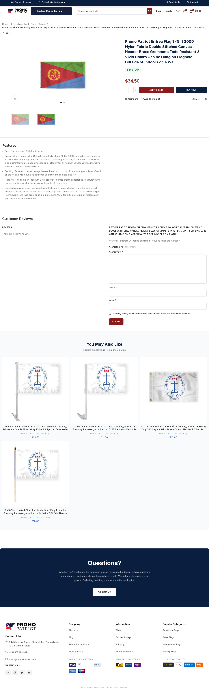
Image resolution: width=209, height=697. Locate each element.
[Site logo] (17, 10)
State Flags (169, 637)
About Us (73, 630)
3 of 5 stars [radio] (131, 247)
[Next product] (9, 32)
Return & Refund (124, 651)
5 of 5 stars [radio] (135, 247)
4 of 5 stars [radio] (133, 247)
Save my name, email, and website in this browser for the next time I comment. (151, 313)
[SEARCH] (149, 11)
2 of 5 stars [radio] (128, 247)
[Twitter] (22, 672)
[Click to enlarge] (15, 99)
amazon (168, 665)
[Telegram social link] (206, 99)
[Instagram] (15, 672)
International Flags (172, 644)
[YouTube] (29, 672)
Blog (71, 637)
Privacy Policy (76, 651)
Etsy (199, 665)
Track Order (175, 2)
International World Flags (24, 24)
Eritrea (42, 24)
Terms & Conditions (79, 644)
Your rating (115, 247)
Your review (116, 251)
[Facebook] (8, 672)
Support (194, 2)
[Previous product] (3, 32)
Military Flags (170, 651)
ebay (178, 665)
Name (113, 287)
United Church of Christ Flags (35, 433)
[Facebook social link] (202, 99)
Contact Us (104, 591)
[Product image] (35, 390)
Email (112, 300)
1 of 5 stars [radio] (126, 247)
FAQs (118, 630)
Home (5, 24)
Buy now (191, 90)
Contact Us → (13, 664)
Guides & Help (123, 637)
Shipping (120, 644)
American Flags (171, 630)
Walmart (189, 665)
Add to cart (156, 90)
